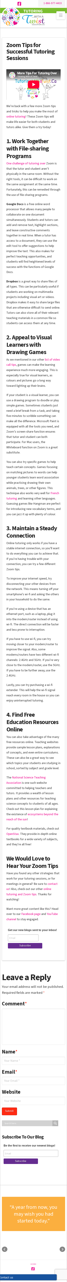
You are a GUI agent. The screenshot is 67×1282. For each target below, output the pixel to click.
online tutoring (15, 116)
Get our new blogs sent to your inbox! (32, 930)
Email (10, 1072)
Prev (4, 1249)
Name (10, 1052)
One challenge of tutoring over (26, 163)
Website (11, 1092)
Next (62, 1249)
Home (33, 1264)
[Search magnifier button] (55, 1123)
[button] (60, 15)
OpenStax (12, 834)
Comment (14, 1003)
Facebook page (31, 914)
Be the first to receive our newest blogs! (29, 1145)
